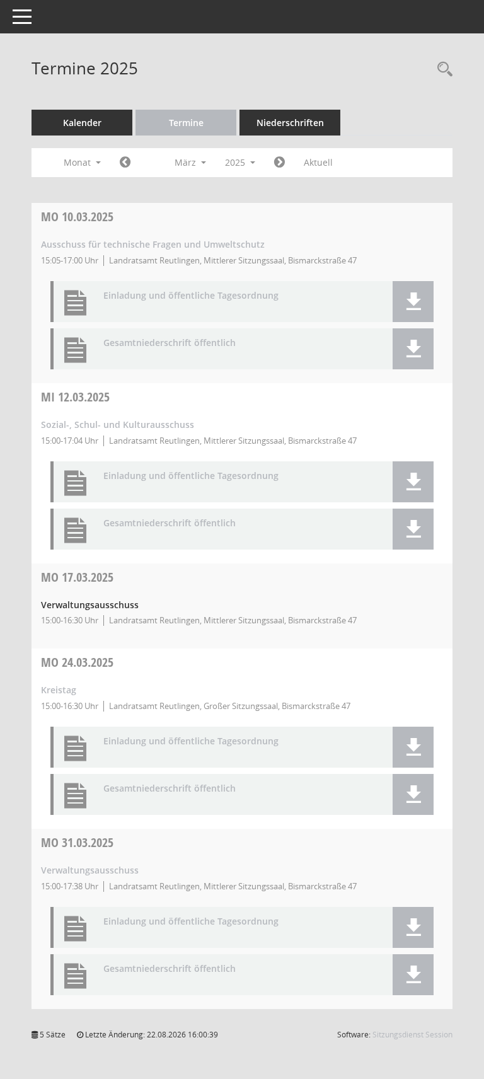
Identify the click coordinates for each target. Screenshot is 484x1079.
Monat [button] (78, 162)
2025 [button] (236, 162)
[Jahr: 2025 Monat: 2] (125, 162)
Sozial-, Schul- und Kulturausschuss (117, 424)
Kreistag (58, 690)
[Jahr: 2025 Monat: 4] (279, 162)
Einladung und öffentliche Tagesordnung (191, 296)
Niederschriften (290, 123)
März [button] (187, 162)
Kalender (82, 123)
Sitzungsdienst (412, 1034)
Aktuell (318, 162)
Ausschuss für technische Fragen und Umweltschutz (153, 244)
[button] (413, 301)
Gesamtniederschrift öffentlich (169, 343)
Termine (186, 123)
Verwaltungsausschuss (90, 870)
